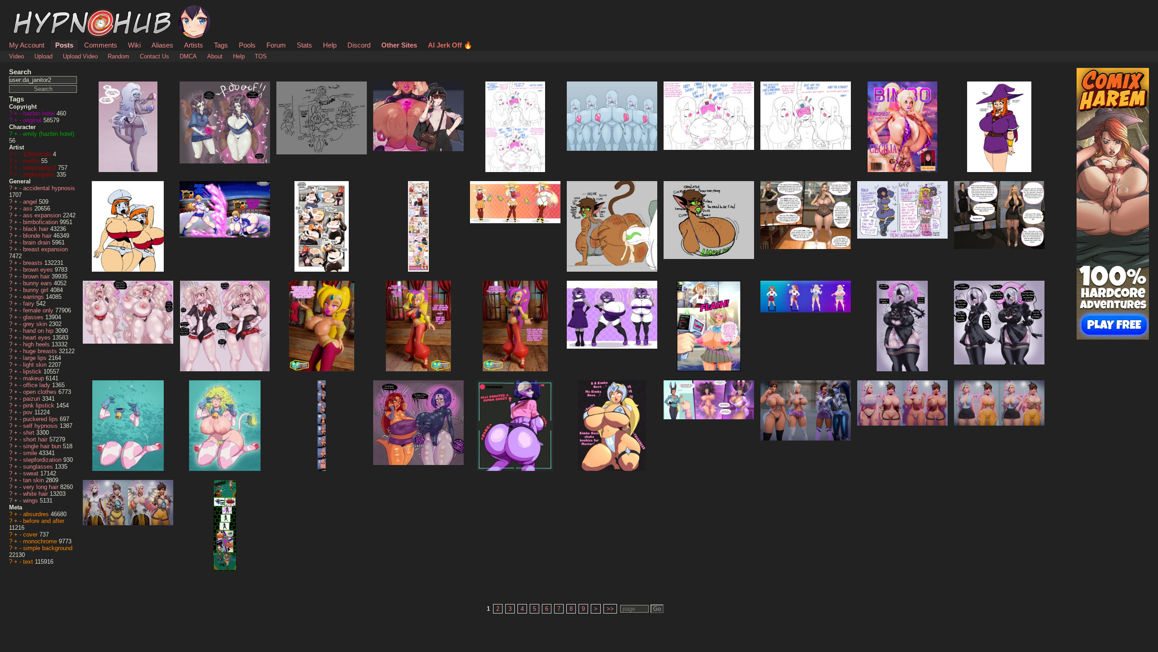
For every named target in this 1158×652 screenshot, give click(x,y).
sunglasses (39, 466)
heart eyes (37, 337)
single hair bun (43, 446)
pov (28, 412)
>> (610, 608)
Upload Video (80, 56)
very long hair (41, 487)
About (215, 56)
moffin (32, 161)
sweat (31, 473)
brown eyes (39, 269)
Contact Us (154, 56)
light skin (35, 364)
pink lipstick (39, 405)
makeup (34, 378)
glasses (34, 317)
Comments (100, 45)
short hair (36, 439)
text (29, 561)
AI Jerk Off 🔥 (450, 45)
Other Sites (399, 45)
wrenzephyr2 (40, 167)
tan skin (34, 480)
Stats (304, 45)
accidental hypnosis (49, 188)
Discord (358, 45)
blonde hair (38, 235)
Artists (193, 45)
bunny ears (38, 283)
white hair (36, 493)
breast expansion (45, 249)
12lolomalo (38, 154)
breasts (33, 262)
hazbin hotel (40, 113)
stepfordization (43, 459)
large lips (35, 358)
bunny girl (36, 290)
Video (16, 56)
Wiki (134, 45)
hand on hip (39, 330)
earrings (34, 296)
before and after (43, 521)
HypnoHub (34, 10)
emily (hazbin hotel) (48, 133)
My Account (26, 45)
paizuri (32, 398)
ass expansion (43, 215)
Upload (43, 56)
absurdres (37, 514)
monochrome (41, 541)
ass (28, 208)
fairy (29, 303)
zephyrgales (40, 174)
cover (31, 534)
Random (118, 56)
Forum (276, 45)
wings (31, 500)
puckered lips (41, 419)
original (33, 120)
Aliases (162, 45)
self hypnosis (41, 425)
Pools (247, 45)
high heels (37, 344)
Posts (64, 45)
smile (31, 453)
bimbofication (41, 222)
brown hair (37, 276)
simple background (47, 548)
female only (39, 310)
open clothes (40, 391)
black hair (36, 228)
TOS (261, 56)
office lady (37, 385)
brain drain (37, 242)
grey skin (36, 324)
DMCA (188, 56)
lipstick (33, 371)
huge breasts (41, 351)
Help (330, 45)
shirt (29, 432)
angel (31, 201)
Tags (221, 45)
